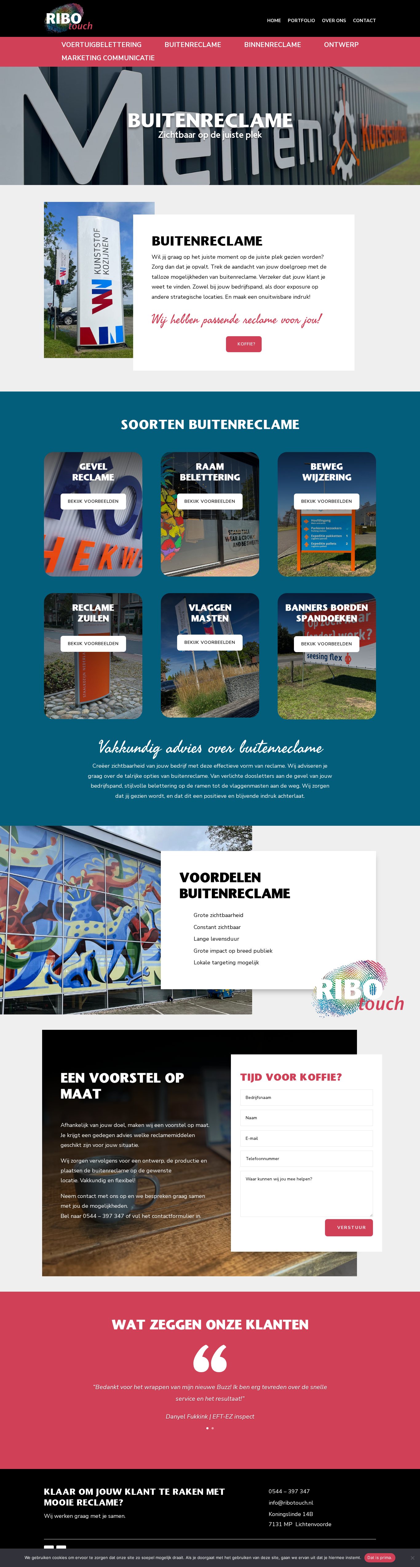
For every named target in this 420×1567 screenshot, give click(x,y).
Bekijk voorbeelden (93, 501)
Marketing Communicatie (108, 58)
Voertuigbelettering (101, 45)
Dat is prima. (379, 1557)
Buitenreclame (192, 45)
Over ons (334, 21)
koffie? (247, 344)
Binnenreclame (272, 45)
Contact (364, 21)
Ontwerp (341, 45)
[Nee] (412, 1558)
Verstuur (351, 1227)
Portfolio (301, 21)
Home (274, 21)
